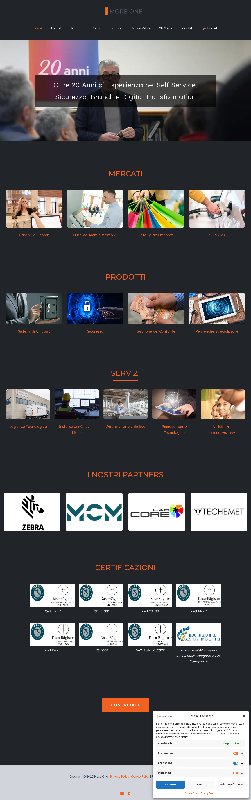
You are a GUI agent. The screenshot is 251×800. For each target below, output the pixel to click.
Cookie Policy (192, 793)
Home (37, 28)
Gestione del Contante (156, 331)
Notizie (116, 28)
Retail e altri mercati (156, 235)
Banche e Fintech (34, 235)
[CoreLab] (32, 512)
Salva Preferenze (231, 784)
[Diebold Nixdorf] (156, 512)
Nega (201, 784)
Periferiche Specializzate (217, 331)
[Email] (122, 793)
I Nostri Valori (140, 28)
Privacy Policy (208, 793)
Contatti (188, 28)
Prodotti (77, 28)
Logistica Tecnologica (28, 426)
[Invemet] (94, 512)
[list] (125, 512)
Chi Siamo (166, 28)
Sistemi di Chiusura (34, 331)
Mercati (56, 28)
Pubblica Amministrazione (95, 235)
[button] (243, 716)
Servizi (97, 28)
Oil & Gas (217, 235)
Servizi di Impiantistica (125, 426)
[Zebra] (219, 512)
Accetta (170, 784)
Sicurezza (95, 331)
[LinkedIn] (129, 793)
